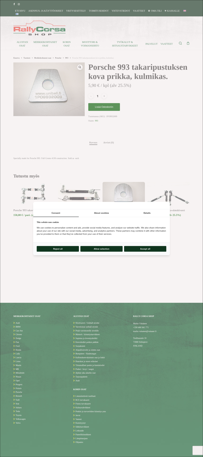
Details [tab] (147, 213)
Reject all (58, 249)
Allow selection (101, 249)
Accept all (145, 249)
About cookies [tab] (101, 213)
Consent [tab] (56, 213)
